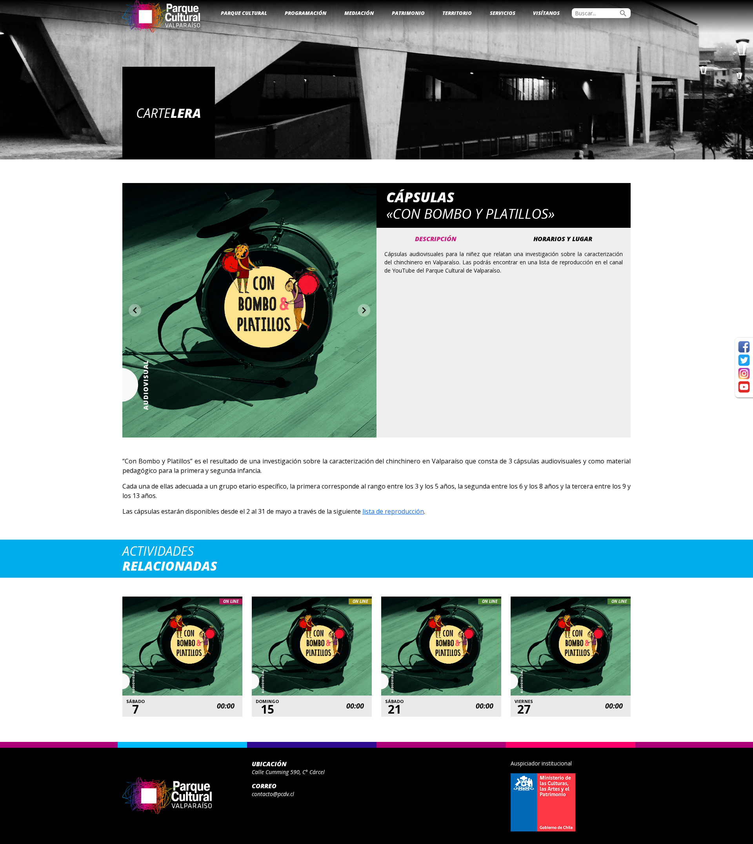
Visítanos (546, 12)
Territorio (457, 12)
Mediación (359, 12)
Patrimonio (408, 12)
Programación (305, 12)
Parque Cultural (244, 12)
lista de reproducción (393, 511)
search (623, 13)
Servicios (502, 12)
